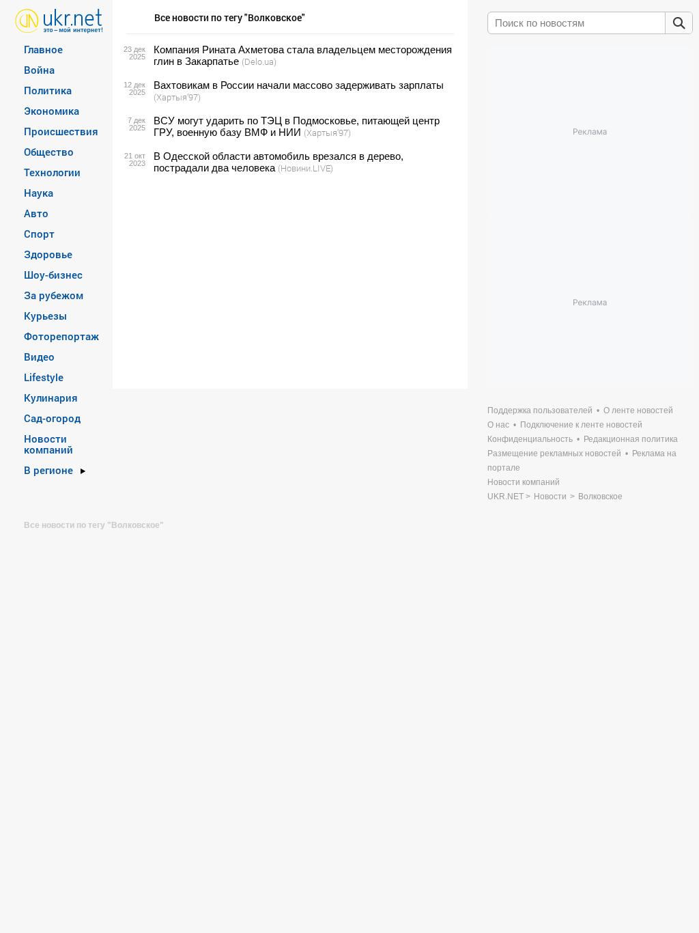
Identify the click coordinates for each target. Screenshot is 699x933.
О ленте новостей (638, 410)
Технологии (52, 172)
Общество (49, 151)
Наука (38, 192)
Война (39, 69)
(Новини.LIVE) (305, 168)
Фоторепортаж (61, 336)
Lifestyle (43, 377)
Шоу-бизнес (53, 274)
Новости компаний (48, 444)
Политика (48, 90)
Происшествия (61, 131)
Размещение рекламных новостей (554, 453)
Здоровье (48, 254)
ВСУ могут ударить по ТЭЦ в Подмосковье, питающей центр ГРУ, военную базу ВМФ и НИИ (297, 126)
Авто (36, 213)
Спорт (39, 233)
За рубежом (53, 295)
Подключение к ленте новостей (581, 425)
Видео (39, 356)
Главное (43, 49)
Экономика (51, 110)
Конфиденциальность (530, 439)
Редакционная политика (631, 439)
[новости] (59, 20)
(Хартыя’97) (177, 97)
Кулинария (51, 397)
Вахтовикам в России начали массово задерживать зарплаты (299, 85)
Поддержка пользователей (540, 410)
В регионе (48, 469)
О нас (498, 425)
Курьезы (45, 315)
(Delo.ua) (259, 61)
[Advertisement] (288, 281)
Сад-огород (52, 418)
